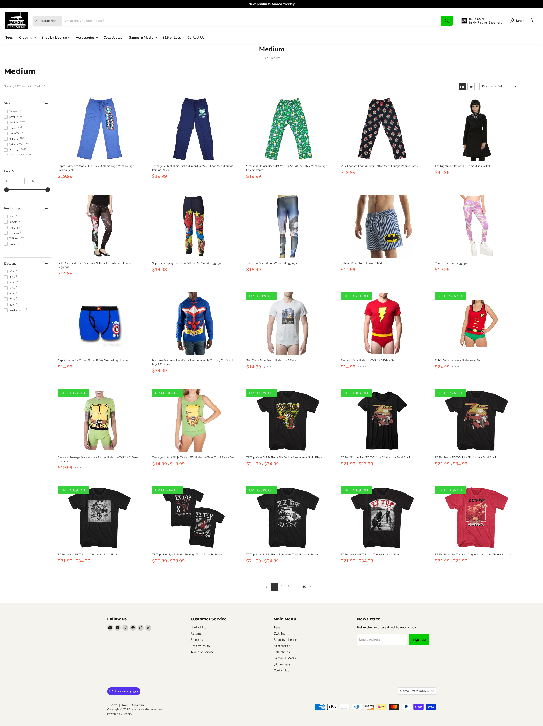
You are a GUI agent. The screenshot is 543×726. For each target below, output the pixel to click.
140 (303, 586)
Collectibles (113, 37)
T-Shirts (112, 705)
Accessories (85, 37)
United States (415, 691)
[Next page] (310, 587)
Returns (196, 633)
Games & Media (141, 37)
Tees (9, 37)
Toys (124, 705)
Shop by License (54, 37)
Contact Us (195, 37)
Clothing (26, 37)
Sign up (419, 639)
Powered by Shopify (119, 714)
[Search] (447, 21)
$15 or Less (171, 37)
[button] (518, 20)
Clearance (138, 705)
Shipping (196, 640)
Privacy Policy (200, 646)
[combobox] (251, 21)
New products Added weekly (271, 4)
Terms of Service (202, 652)
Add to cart (99, 156)
